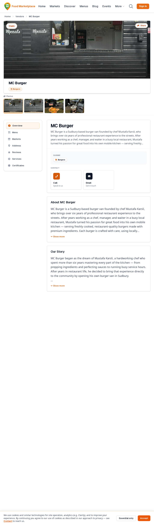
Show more (59, 236)
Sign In (143, 6)
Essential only (126, 518)
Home (8, 16)
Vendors (19, 16)
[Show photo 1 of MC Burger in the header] (13, 106)
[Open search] (131, 6)
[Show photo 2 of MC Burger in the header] (33, 106)
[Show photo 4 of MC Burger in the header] (74, 106)
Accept (144, 518)
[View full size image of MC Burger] (77, 50)
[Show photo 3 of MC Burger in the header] (54, 106)
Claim (12, 26)
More (118, 6)
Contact (8, 521)
